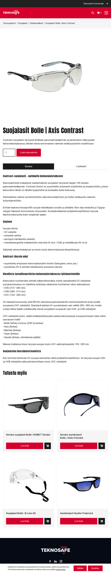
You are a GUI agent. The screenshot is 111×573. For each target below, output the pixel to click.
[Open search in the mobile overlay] (92, 13)
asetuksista (60, 570)
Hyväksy (95, 568)
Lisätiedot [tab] (81, 166)
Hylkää (80, 568)
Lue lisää (24, 445)
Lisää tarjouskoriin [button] (47, 446)
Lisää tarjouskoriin (28, 152)
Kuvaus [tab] (28, 166)
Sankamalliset (36, 23)
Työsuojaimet (9, 23)
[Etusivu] (11, 13)
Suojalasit (22, 23)
